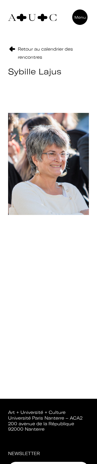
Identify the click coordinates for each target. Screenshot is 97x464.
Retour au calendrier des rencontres (45, 53)
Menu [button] (80, 17)
